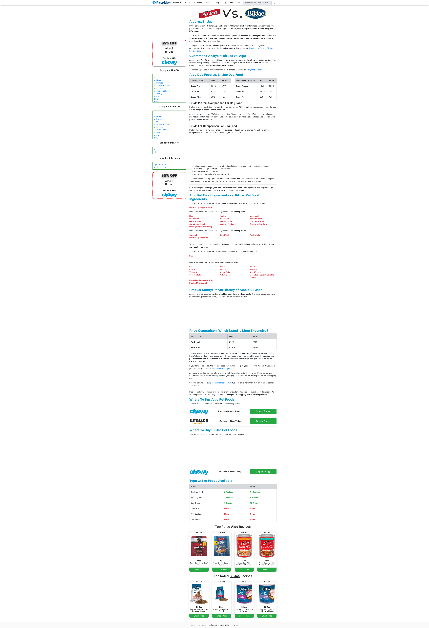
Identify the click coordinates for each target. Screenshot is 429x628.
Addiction (158, 80)
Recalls (208, 3)
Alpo (156, 122)
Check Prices (263, 411)
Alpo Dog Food (160, 164)
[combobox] (257, 3)
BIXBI (156, 99)
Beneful (157, 101)
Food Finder (235, 3)
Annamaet (158, 88)
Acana (157, 77)
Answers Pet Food (162, 91)
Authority (158, 93)
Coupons (198, 3)
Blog (217, 3)
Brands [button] (176, 3)
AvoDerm (158, 96)
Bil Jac (156, 149)
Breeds (187, 3)
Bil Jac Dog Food (161, 167)
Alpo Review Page (256, 48)
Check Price (199, 569)
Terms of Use (195, 625)
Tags (225, 3)
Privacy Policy (206, 625)
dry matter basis (255, 70)
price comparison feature (221, 383)
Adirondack (159, 83)
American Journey (162, 85)
